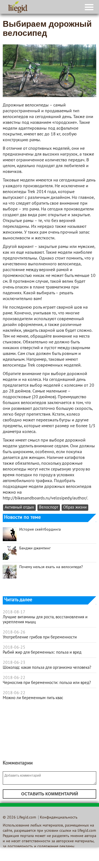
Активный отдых (19, 507)
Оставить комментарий (49, 794)
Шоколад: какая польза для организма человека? (47, 668)
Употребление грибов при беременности (40, 637)
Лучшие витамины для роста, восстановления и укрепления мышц (45, 619)
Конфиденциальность (59, 817)
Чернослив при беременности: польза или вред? (47, 683)
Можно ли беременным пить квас (33, 698)
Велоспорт (48, 507)
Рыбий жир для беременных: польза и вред (42, 652)
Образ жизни (75, 507)
